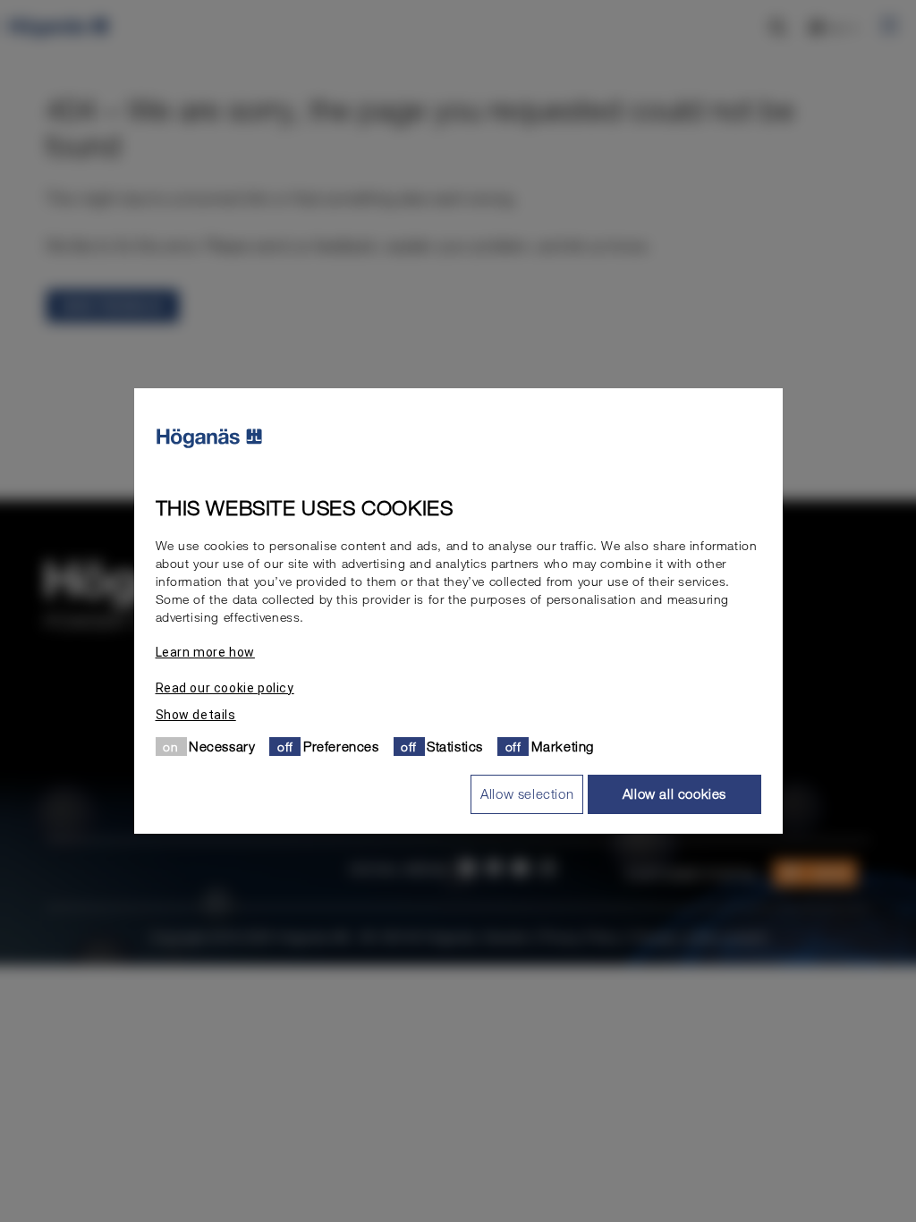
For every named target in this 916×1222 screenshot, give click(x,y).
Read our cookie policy (225, 688)
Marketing (562, 746)
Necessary (222, 746)
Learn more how (205, 652)
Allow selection (526, 793)
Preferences (341, 746)
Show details (196, 715)
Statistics (455, 746)
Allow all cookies (674, 793)
